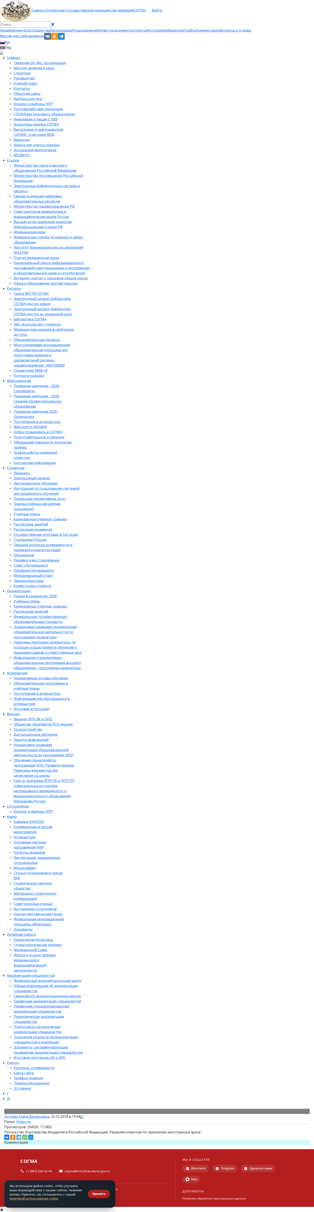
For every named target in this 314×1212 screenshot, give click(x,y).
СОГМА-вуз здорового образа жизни (44, 114)
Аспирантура (24, 837)
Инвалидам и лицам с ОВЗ (35, 119)
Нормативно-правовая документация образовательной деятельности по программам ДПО (43, 749)
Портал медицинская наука (36, 257)
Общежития (24, 555)
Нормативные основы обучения (41, 678)
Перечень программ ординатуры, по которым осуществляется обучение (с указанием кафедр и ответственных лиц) (48, 647)
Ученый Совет (25, 83)
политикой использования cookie (34, 1198)
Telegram (227, 1168)
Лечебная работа (21, 934)
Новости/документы (116, 30)
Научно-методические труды (38, 914)
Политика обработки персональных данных (214, 1198)
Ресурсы (14, 288)
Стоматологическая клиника (38, 944)
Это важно (22, 1088)
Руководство (24, 78)
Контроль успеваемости (34, 1067)
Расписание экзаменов (33, 529)
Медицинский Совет (31, 950)
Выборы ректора (28, 98)
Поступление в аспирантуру (37, 421)
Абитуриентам (19, 380)
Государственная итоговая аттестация (46, 534)
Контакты (22, 88)
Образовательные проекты (37, 339)
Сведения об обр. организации (40, 62)
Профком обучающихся (34, 570)
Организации (61, 30)
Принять (99, 1194)
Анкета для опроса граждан (37, 145)
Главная (13, 57)
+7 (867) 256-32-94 (39, 1171)
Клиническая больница (33, 939)
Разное (13, 1062)
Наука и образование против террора (46, 283)
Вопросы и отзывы (235, 30)
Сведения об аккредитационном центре (47, 996)
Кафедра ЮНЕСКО (29, 821)
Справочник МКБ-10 (30, 370)
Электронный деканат (32, 478)
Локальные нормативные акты (39, 498)
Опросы (139, 30)
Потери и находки (29, 375)
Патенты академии (29, 852)
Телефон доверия (28, 1078)
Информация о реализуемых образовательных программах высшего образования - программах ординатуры (47, 662)
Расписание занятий (31, 524)
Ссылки (13, 160)
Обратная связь (27, 93)
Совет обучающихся (31, 565)
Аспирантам (17, 673)
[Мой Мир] (30, 1137)
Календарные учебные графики (40, 519)
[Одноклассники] (12, 1137)
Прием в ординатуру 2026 (35, 596)
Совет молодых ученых (33, 903)
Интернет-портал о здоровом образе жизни (51, 278)
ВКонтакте (198, 1168)
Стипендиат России (30, 539)
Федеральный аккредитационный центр (47, 980)
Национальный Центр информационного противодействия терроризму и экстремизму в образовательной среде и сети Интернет (52, 267)
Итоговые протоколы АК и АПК (39, 1057)
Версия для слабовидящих (22, 36)
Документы (23, 929)
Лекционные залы (29, 580)
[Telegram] (18, 1137)
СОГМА (140, 10)
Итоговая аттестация (31, 709)
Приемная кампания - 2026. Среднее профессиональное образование (38, 401)
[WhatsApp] (24, 1137)
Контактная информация (35, 462)
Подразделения (86, 30)
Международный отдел (33, 575)
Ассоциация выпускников (35, 150)
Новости (23, 1121)
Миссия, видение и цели (34, 68)
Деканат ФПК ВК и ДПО (33, 719)
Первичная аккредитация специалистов (47, 1001)
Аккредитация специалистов (31, 975)
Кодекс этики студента (32, 585)
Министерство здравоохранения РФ (44, 206)
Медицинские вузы (29, 232)
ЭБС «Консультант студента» (37, 324)
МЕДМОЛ (21, 155)
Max (194, 1179)
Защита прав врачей (31, 739)
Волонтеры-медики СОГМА (36, 124)
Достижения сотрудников (35, 908)
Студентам (16, 468)
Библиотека (19, 30)
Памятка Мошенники (31, 1083)
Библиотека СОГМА (30, 319)
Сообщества (39, 30)
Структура (22, 73)
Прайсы (189, 30)
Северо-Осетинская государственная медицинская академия (83, 10)
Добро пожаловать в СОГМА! (38, 432)
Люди (4, 30)
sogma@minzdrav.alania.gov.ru (87, 1171)
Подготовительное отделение (39, 437)
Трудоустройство (28, 729)
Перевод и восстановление (36, 560)
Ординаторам (18, 591)
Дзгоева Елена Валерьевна (26, 1116)
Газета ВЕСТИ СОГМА (31, 293)
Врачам (13, 714)
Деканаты (22, 473)
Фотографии (156, 30)
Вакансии (175, 30)
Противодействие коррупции (38, 109)
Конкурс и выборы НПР (33, 103)
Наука (12, 816)
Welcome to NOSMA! (30, 427)
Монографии (25, 867)
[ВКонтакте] (6, 1137)
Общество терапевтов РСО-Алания (43, 724)
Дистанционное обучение (35, 483)
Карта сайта (24, 1073)
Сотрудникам (18, 806)
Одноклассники (260, 1168)
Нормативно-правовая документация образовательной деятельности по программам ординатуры (45, 631)
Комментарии (208, 30)
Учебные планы (27, 514)
